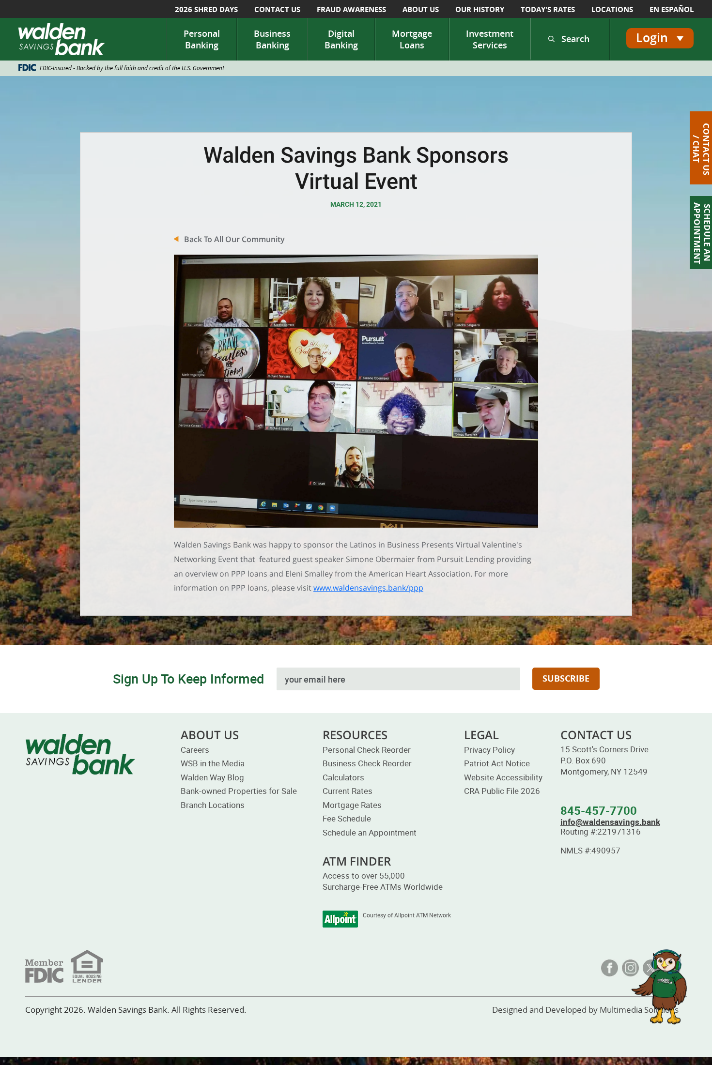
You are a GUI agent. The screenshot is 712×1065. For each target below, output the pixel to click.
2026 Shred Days (206, 9)
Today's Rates (548, 9)
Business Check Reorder (367, 763)
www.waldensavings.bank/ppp (368, 587)
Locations (612, 9)
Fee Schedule (347, 818)
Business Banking (272, 39)
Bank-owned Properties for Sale (239, 790)
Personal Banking (202, 39)
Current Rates (347, 790)
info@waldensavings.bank (610, 821)
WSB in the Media (213, 763)
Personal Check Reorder (367, 749)
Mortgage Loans (412, 39)
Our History (479, 9)
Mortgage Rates (352, 804)
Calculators (343, 777)
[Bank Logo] (64, 39)
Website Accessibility (503, 777)
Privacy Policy (489, 749)
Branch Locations (213, 804)
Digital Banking (341, 39)
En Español (672, 9)
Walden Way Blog (212, 777)
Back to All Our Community (234, 239)
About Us (420, 9)
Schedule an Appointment (370, 832)
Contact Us (277, 9)
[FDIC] (64, 965)
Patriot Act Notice (497, 763)
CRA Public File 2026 (502, 790)
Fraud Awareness (351, 9)
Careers (195, 749)
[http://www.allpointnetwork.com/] (340, 919)
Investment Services (489, 39)
